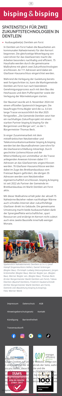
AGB (41, 303)
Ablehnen (22, 390)
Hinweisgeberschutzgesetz (20, 311)
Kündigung (12, 319)
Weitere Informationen (23, 394)
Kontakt (41, 311)
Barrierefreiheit (29, 319)
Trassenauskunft (15, 327)
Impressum (12, 303)
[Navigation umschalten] (31, 3)
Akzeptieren (7, 390)
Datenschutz (29, 303)
